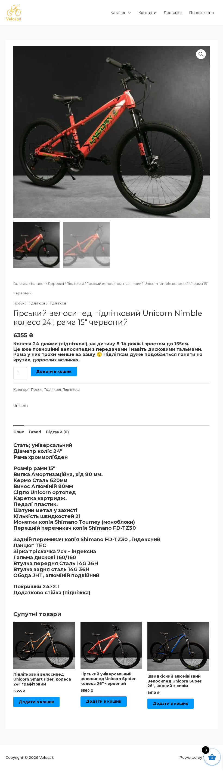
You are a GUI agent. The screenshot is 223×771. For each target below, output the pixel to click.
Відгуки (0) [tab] (57, 432)
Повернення (201, 12)
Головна (20, 284)
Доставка (173, 12)
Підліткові (75, 284)
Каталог (118, 12)
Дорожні (56, 284)
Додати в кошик (54, 371)
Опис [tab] (18, 432)
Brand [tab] (35, 432)
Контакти (147, 12)
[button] (201, 54)
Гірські (19, 303)
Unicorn (20, 405)
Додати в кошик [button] (36, 702)
